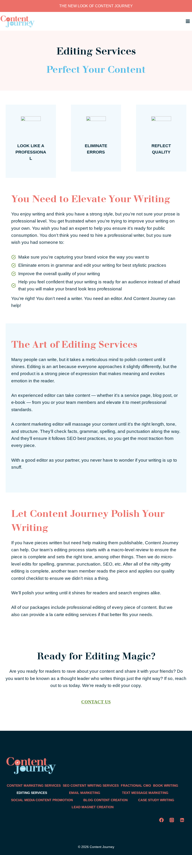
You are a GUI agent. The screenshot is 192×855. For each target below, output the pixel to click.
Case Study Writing (156, 800)
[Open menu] (187, 21)
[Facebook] (161, 820)
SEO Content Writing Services (91, 785)
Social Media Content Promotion (42, 800)
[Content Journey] (17, 21)
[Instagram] (171, 820)
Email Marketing (84, 793)
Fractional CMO (136, 785)
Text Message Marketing (145, 793)
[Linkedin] (181, 820)
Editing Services (32, 793)
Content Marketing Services (34, 785)
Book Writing (165, 785)
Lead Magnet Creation (93, 807)
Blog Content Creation (105, 800)
